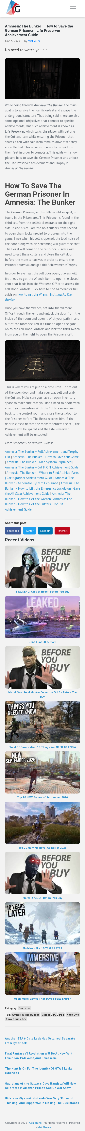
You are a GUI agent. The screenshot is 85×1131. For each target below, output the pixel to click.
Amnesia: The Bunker (25, 1014)
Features (24, 1008)
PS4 (61, 1014)
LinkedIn (45, 531)
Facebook (13, 531)
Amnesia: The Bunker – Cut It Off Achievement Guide (41, 467)
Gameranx (35, 1122)
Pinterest (62, 531)
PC (54, 1014)
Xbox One (73, 1014)
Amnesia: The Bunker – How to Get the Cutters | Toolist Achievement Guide (38, 504)
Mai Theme (44, 1127)
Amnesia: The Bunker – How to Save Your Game (46, 457)
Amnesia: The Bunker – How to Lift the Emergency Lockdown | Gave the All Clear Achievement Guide (42, 488)
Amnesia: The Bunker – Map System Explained (39, 462)
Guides (46, 1014)
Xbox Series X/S (16, 1019)
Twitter (30, 531)
